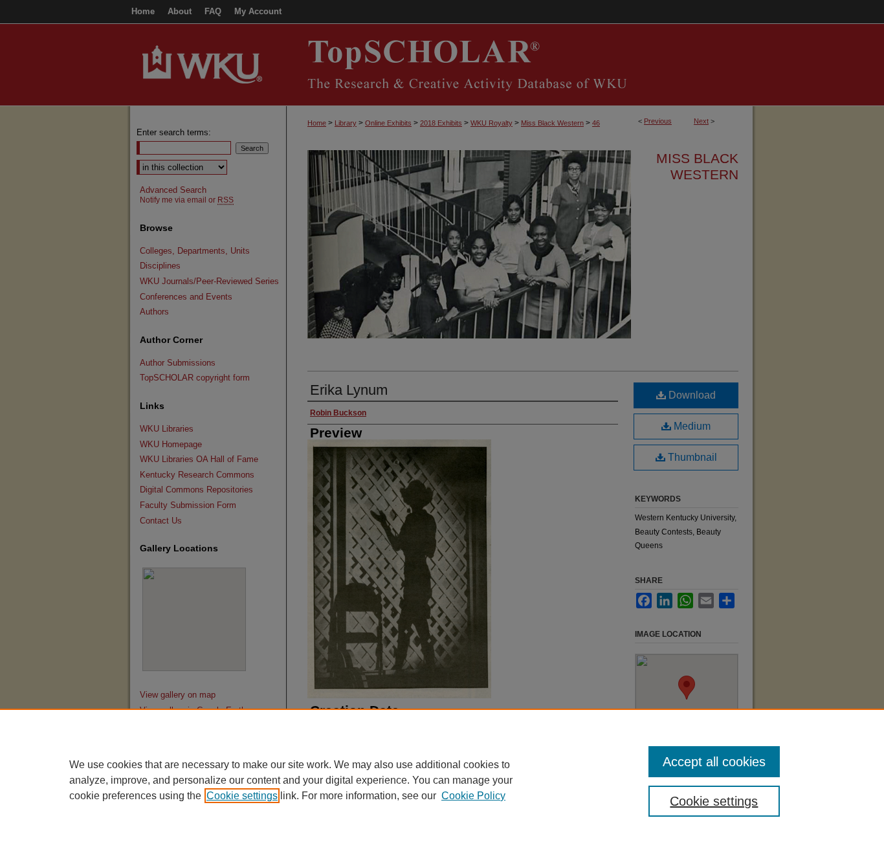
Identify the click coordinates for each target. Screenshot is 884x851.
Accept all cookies (714, 762)
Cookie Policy (473, 795)
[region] (442, 780)
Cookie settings (242, 795)
